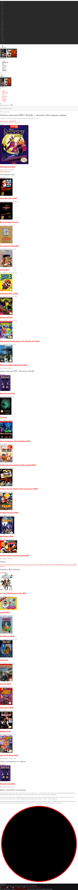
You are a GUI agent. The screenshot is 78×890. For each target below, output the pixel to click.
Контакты (15, 887)
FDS (3, 64)
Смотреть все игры (4, 121)
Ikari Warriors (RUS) (7, 636)
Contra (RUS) (4, 270)
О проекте (9, 887)
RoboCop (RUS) (5, 731)
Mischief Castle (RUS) (7, 393)
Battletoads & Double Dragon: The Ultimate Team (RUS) (20, 341)
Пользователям (27, 887)
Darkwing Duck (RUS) (7, 167)
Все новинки (2, 374)
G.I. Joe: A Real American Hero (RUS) (13, 593)
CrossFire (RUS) (5, 684)
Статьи (3, 67)
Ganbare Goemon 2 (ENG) (9, 512)
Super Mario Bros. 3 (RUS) (9, 293)
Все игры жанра (3, 572)
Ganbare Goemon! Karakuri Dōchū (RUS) (14, 555)
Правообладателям (36, 887)
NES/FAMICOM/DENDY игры (21, 889)
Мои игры (4, 99)
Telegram (4, 70)
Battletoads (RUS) (6, 317)
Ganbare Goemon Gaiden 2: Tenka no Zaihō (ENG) (18, 465)
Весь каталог (3, 177)
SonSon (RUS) (5, 612)
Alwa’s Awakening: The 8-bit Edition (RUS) (15, 441)
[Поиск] (0, 73)
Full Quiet (3, 417)
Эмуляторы (4, 65)
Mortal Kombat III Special (9, 222)
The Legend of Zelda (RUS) (9, 246)
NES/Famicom (5, 62)
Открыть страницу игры (5, 171)
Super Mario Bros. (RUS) (8, 198)
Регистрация (3, 887)
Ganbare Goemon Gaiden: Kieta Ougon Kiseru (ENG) (19, 489)
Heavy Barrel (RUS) (7, 708)
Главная (4, 60)
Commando (4, 660)
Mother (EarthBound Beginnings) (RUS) (14, 365)
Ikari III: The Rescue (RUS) (9, 755)
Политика (20, 887)
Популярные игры (12, 121)
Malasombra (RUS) (6, 536)
